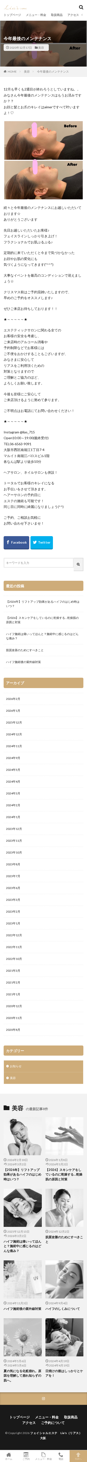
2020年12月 (14, 1006)
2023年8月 (13, 864)
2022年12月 (14, 935)
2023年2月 (13, 911)
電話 (60, 1458)
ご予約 (26, 1458)
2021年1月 (13, 994)
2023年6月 (13, 888)
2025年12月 (14, 722)
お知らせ (16, 1066)
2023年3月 (13, 900)
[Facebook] (16, 542)
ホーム (8, 1458)
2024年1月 (13, 817)
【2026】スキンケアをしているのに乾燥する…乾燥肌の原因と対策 (42, 620)
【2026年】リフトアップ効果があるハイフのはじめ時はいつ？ (43, 604)
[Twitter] (41, 542)
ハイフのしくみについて (62, 1309)
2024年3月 (13, 793)
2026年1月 (13, 710)
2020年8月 (13, 1030)
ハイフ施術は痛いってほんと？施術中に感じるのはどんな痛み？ (42, 636)
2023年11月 (14, 840)
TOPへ (78, 1458)
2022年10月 (14, 959)
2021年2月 (13, 982)
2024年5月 (13, 770)
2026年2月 (13, 699)
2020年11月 (14, 1018)
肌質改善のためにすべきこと (25, 650)
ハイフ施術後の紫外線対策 (23, 662)
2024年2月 (13, 805)
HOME (12, 71)
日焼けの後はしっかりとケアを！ (64, 1373)
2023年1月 (13, 923)
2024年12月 (14, 734)
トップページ (12, 15)
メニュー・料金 (36, 15)
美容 (41, 47)
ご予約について (53, 1423)
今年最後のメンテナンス (53, 71)
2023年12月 (14, 829)
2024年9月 (13, 758)
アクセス (73, 15)
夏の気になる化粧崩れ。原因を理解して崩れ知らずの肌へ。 (22, 1375)
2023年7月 (13, 876)
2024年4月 (13, 781)
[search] (78, 564)
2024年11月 (14, 746)
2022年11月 (14, 947)
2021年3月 (13, 970)
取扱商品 (57, 15)
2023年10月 (14, 852)
